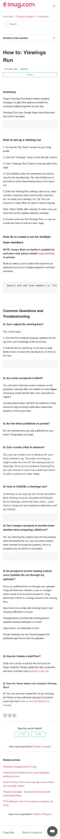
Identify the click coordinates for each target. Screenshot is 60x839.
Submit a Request (42, 814)
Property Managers (25, 16)
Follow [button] (30, 75)
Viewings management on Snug (19, 766)
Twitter (10, 715)
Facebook (5, 715)
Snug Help (8, 16)
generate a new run (39, 671)
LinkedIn (14, 715)
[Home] (18, 7)
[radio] (22, 734)
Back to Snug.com (32, 832)
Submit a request (42, 746)
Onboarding (43, 16)
